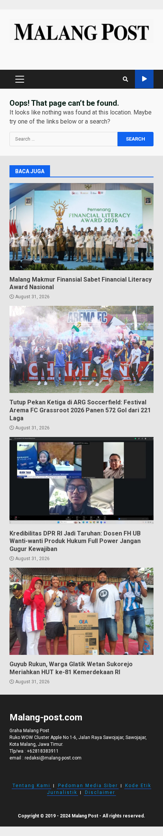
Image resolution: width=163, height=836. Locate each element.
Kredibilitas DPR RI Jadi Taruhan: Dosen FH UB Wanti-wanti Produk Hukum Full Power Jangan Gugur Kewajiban (81, 480)
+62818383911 (43, 751)
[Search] (125, 79)
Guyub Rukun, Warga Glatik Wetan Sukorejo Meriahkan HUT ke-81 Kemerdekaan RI (81, 611)
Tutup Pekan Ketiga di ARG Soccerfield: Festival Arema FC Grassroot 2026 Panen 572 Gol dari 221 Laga (81, 349)
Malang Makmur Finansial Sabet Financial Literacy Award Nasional (81, 226)
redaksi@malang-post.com (53, 758)
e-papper (144, 79)
